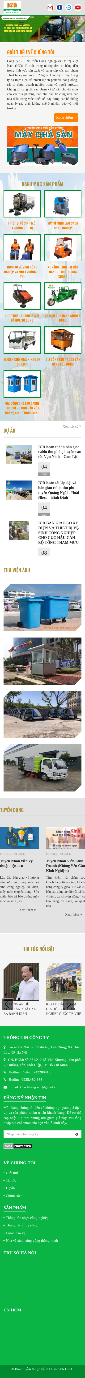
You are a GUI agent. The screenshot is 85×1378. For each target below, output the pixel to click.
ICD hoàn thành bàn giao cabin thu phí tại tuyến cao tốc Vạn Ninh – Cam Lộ (59, 452)
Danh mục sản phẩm (42, 184)
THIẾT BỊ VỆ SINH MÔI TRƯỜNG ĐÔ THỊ (22, 225)
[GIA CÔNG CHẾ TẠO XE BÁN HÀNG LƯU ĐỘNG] (63, 340)
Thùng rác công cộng (22, 1225)
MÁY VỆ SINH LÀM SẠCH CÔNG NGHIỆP (62, 225)
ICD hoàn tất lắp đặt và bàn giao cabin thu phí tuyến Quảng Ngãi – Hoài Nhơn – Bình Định (58, 490)
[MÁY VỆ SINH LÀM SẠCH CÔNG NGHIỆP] (63, 204)
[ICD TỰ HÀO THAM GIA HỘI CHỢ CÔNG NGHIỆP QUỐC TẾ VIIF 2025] (63, 982)
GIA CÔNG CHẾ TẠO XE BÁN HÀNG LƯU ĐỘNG (63, 361)
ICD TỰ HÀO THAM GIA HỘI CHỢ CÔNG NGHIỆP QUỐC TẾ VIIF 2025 (63, 1011)
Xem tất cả (71, 426)
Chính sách (14, 1196)
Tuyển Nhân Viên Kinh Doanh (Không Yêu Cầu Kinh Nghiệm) (65, 866)
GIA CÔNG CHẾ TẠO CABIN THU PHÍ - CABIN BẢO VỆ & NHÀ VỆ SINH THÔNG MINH (22, 408)
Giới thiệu (13, 1173)
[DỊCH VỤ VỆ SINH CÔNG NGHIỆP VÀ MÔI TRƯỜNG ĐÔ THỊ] (22, 248)
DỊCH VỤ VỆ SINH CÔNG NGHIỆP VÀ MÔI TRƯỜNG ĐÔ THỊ (22, 272)
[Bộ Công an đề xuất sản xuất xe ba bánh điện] (21, 982)
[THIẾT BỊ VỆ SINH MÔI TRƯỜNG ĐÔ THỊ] (22, 204)
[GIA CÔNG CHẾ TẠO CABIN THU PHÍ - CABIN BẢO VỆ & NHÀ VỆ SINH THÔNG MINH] (22, 384)
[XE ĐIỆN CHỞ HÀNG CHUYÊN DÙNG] (63, 296)
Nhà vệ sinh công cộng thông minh (32, 1240)
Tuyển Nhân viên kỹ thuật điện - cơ (16, 863)
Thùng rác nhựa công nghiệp (27, 1218)
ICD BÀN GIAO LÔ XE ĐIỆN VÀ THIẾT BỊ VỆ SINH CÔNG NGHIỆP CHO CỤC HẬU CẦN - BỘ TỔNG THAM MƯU (58, 532)
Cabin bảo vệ (16, 1233)
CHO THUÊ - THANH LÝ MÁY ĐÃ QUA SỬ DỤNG (22, 318)
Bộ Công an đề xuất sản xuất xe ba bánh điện (20, 1009)
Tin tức (11, 1180)
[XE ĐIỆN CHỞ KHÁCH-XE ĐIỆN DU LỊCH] (22, 340)
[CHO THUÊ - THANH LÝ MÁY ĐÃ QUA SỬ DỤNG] (22, 296)
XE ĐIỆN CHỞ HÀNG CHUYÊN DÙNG (63, 318)
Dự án (10, 1188)
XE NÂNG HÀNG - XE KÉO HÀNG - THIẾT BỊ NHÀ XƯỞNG (63, 272)
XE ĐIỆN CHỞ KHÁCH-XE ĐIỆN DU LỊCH (22, 361)
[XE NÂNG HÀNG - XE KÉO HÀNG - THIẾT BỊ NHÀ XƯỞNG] (63, 248)
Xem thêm (65, 117)
